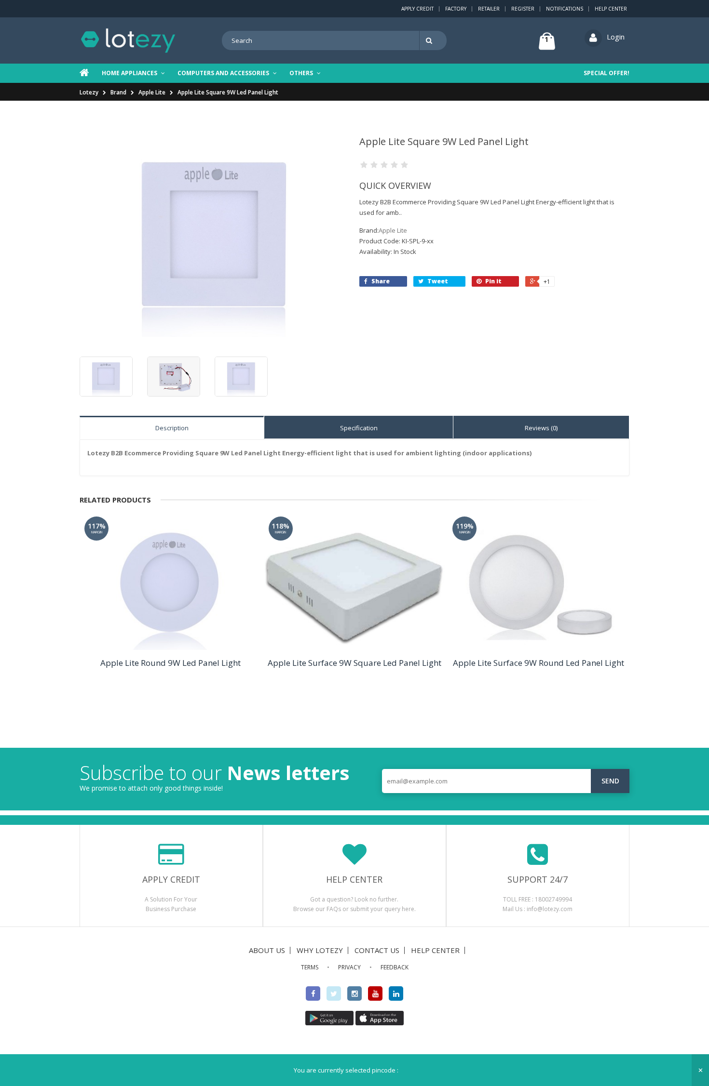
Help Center (611, 8)
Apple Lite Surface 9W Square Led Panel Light (354, 662)
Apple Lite (151, 92)
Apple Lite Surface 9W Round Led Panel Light (538, 662)
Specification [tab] (359, 428)
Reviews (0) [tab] (541, 428)
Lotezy (89, 92)
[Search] (431, 40)
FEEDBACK (395, 967)
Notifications (564, 8)
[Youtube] (375, 993)
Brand (118, 92)
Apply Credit (417, 8)
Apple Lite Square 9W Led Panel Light (227, 92)
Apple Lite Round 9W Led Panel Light (170, 662)
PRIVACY (349, 967)
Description (172, 428)
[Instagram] (354, 993)
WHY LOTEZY (320, 950)
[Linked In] (396, 993)
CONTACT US (376, 950)
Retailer (489, 8)
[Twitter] (334, 993)
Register (522, 8)
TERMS (309, 967)
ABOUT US (267, 950)
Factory (455, 8)
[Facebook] (313, 993)
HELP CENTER (435, 950)
